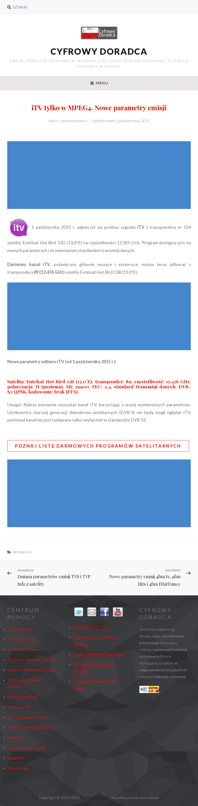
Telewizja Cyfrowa (22, 649)
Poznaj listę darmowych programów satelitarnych (98, 446)
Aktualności (22, 551)
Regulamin (16, 757)
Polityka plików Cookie (26, 747)
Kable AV (15, 737)
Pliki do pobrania (21, 639)
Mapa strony (17, 768)
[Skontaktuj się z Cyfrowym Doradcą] (92, 611)
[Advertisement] (100, 175)
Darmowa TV (18, 707)
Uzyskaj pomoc (20, 629)
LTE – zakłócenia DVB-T (27, 717)
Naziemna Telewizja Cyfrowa (31, 659)
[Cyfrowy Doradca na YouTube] (118, 611)
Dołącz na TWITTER (90, 626)
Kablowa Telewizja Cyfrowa (30, 669)
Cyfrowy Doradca (99, 51)
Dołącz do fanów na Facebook (98, 653)
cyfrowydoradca (73, 120)
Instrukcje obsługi (22, 697)
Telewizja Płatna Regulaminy (31, 727)
